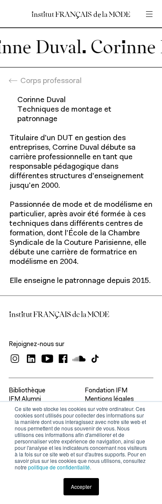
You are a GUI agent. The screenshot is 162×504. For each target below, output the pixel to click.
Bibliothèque (27, 391)
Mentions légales (109, 399)
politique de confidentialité (59, 467)
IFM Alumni (25, 399)
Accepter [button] (81, 486)
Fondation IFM (106, 391)
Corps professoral (51, 81)
